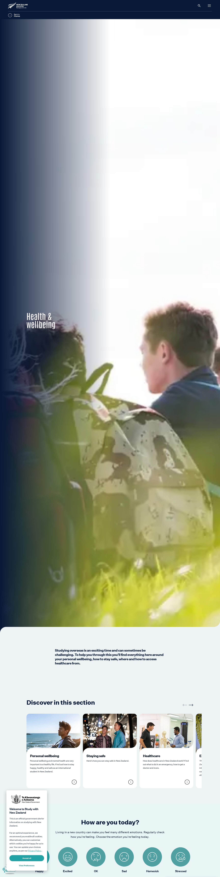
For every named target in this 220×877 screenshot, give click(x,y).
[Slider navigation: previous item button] (184, 705)
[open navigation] (209, 5)
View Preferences (27, 865)
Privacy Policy (35, 851)
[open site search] (199, 5)
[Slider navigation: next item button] (191, 705)
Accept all (26, 858)
